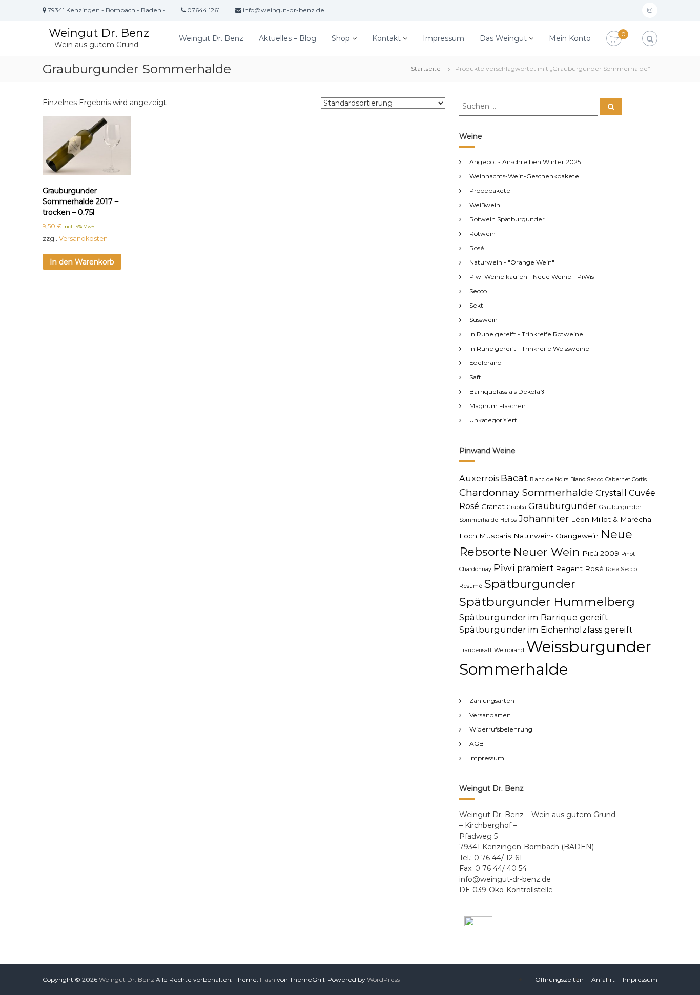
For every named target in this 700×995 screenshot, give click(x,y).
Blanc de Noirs (549, 479)
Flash (267, 979)
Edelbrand (485, 363)
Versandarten (490, 715)
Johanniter (544, 518)
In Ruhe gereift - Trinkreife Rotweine (526, 334)
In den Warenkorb (82, 262)
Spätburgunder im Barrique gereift (533, 617)
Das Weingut (503, 38)
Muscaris (495, 536)
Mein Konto (570, 38)
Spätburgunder (529, 584)
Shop (341, 38)
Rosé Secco (621, 569)
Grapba (516, 507)
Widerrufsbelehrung (500, 729)
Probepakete (489, 190)
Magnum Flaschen (497, 406)
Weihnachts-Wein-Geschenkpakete (524, 176)
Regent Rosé (579, 568)
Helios (508, 520)
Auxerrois (479, 478)
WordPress (383, 979)
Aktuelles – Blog (287, 38)
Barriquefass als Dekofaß (506, 391)
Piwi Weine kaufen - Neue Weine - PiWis (531, 276)
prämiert (535, 568)
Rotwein (482, 233)
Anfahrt (603, 979)
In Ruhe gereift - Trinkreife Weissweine (529, 348)
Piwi (504, 567)
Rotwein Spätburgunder (507, 219)
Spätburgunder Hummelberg (547, 602)
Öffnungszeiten (559, 979)
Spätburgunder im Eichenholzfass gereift (545, 629)
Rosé (476, 248)
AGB (476, 743)
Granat (493, 506)
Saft (475, 377)
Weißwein (484, 205)
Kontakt (386, 38)
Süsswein (483, 319)
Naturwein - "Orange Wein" (511, 262)
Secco (478, 291)
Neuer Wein (546, 551)
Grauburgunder (562, 506)
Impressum (443, 38)
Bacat (514, 478)
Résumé (470, 586)
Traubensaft (475, 650)
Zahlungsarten (491, 700)
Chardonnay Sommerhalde (526, 492)
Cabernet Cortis (626, 479)
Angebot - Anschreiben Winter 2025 (525, 162)
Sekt (476, 305)
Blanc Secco (586, 479)
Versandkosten (83, 238)
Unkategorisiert (493, 420)
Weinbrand (509, 650)
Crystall (611, 493)
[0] (614, 39)
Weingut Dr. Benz (99, 33)
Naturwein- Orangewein (556, 536)
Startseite (426, 68)
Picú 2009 (600, 553)
